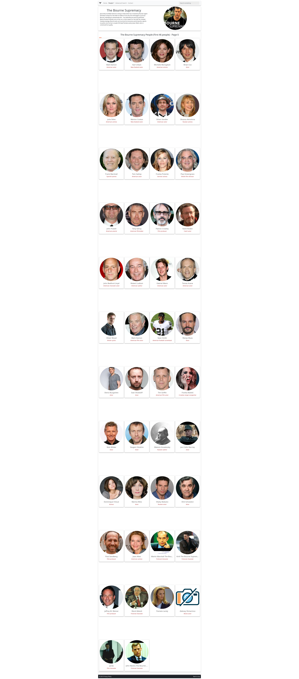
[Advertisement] (149, 81)
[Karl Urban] (137, 51)
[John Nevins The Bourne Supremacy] (137, 652)
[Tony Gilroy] (137, 214)
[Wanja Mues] (187, 324)
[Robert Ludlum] (137, 269)
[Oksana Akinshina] (187, 105)
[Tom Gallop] (137, 160)
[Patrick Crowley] (162, 214)
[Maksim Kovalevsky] (162, 433)
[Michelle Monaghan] (162, 51)
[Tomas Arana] (187, 269)
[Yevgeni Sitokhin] (137, 433)
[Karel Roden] (187, 214)
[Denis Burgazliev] (111, 378)
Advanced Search (121, 3)
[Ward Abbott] (137, 597)
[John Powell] (111, 214)
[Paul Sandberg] (111, 542)
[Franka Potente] (162, 160)
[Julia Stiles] (111, 105)
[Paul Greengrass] (187, 160)
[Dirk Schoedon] (187, 488)
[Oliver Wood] (111, 324)
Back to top (196, 676)
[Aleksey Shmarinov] (187, 597)
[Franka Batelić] (187, 378)
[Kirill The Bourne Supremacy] (187, 542)
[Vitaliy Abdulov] (162, 488)
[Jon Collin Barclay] (187, 433)
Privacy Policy (107, 676)
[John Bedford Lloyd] (111, 269)
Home (105, 3)
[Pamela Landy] (162, 597)
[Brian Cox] (187, 51)
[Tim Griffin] (162, 378)
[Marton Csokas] (137, 105)
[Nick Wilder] (111, 433)
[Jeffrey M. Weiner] (111, 597)
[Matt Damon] (111, 51)
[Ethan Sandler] (162, 105)
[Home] (100, 3)
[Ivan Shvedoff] (137, 378)
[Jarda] (111, 652)
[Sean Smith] (162, 324)
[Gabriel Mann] (162, 269)
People (110, 3)
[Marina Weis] (137, 488)
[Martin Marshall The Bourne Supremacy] (162, 542)
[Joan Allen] (137, 542)
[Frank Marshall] (111, 160)
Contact (130, 3)
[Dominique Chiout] (111, 488)
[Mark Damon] (137, 324)
